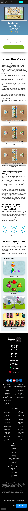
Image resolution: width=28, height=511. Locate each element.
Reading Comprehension (14, 473)
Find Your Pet (7, 436)
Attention (7, 406)
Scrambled (7, 435)
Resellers (14, 455)
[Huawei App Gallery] (14, 371)
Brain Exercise (14, 459)
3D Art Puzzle (7, 440)
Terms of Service (7, 498)
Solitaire (7, 418)
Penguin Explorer (20, 415)
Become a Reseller (5, 503)
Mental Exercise (14, 469)
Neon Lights (7, 423)
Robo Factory (7, 419)
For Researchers (14, 448)
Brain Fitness (7, 393)
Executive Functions (7, 400)
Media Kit (14, 500)
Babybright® (13, 454)
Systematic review (20, 397)
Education (14, 449)
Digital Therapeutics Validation (20, 386)
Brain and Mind (7, 387)
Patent (13, 451)
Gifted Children (14, 475)
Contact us (11, 503)
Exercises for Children (14, 456)
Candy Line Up (20, 412)
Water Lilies (20, 436)
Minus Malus (20, 429)
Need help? (22, 506)
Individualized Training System (14, 461)
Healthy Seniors (20, 393)
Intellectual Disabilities (7, 397)
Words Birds (20, 439)
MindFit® (14, 452)
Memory (7, 403)
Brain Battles (13, 476)
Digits (20, 416)
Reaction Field (20, 437)
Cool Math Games (14, 472)
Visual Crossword (7, 426)
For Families (13, 445)
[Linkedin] (20, 380)
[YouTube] (14, 380)
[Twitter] (10, 380)
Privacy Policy (13, 498)
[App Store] (14, 364)
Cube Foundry (20, 422)
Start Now (14, 47)
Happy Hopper (21, 411)
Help (16, 503)
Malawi (4, 508)
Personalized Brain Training (13, 466)
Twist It (20, 435)
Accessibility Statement (22, 503)
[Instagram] (17, 380)
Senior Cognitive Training (20, 394)
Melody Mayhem (7, 437)
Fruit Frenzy (7, 413)
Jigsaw (20, 425)
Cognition (7, 394)
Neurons (7, 390)
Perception (7, 404)
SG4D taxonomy (20, 399)
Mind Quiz (14, 462)
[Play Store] (14, 367)
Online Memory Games (13, 471)
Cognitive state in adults (20, 396)
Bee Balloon (20, 419)
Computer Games (20, 387)
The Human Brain (7, 386)
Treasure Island (7, 422)
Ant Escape (7, 420)
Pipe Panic (7, 415)
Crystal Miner (7, 416)
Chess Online (7, 411)
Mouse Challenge (20, 430)
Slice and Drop (20, 433)
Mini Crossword (7, 412)
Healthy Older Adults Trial (20, 389)
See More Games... (20, 440)
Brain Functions (7, 399)
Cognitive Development (14, 458)
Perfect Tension (21, 432)
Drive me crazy (7, 425)
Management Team (20, 498)
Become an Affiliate (20, 500)
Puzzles (20, 413)
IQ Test (13, 478)
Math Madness (7, 430)
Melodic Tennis (7, 433)
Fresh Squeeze (20, 423)
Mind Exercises (14, 465)
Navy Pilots (20, 390)
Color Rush (7, 439)
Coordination (7, 401)
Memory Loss (7, 396)
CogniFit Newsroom (7, 500)
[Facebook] (7, 380)
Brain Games (13, 468)
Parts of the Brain (7, 389)
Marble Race (7, 432)
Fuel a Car (21, 426)
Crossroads (20, 420)
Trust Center (14, 505)
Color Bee (20, 418)
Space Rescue (7, 429)
